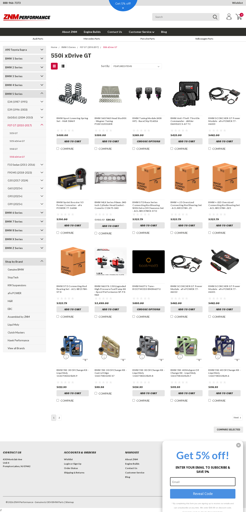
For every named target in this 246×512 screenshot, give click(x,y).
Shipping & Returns (74, 472)
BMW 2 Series (13, 67)
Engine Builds (92, 31)
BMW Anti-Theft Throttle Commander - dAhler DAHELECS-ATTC (185, 121)
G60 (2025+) (15, 188)
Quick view (72, 94)
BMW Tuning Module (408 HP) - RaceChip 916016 (146, 119)
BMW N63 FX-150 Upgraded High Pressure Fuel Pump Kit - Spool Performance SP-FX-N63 (110, 290)
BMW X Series (14, 239)
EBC (10, 308)
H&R (10, 301)
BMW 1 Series (13, 58)
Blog (164, 31)
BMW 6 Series (13, 212)
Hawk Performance (18, 340)
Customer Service (140, 31)
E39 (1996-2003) (17, 109)
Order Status (71, 468)
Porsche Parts (147, 38)
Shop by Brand (14, 261)
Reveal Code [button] (203, 493)
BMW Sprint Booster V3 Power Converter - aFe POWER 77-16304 (70, 205)
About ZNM (69, 31)
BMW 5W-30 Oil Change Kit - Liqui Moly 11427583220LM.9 (73, 373)
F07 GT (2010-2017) (20, 125)
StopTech (13, 277)
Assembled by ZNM (19, 316)
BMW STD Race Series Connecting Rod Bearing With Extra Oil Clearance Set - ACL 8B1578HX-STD (148, 206)
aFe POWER (14, 293)
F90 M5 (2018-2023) (20, 172)
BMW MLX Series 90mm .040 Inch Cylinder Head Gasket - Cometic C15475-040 (110, 205)
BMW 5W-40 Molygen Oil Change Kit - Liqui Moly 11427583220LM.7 (184, 373)
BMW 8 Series (13, 230)
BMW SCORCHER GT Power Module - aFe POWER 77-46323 (224, 121)
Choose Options (148, 141)
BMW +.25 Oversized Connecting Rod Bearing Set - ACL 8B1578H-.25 (186, 205)
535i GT (14, 133)
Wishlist (237, 2)
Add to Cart (72, 141)
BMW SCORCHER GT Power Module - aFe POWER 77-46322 (186, 289)
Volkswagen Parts (204, 38)
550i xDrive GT (17, 156)
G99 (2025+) (15, 204)
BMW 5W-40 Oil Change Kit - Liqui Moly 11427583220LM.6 (224, 373)
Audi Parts (38, 38)
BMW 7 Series (13, 221)
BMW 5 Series (13, 93)
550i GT (14, 148)
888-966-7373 (12, 2)
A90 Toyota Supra (16, 49)
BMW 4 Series (13, 85)
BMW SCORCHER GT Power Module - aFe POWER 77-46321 (224, 289)
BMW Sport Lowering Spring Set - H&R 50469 (72, 119)
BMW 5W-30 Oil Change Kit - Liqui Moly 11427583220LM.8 (148, 373)
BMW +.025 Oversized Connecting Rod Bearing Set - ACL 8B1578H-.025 (224, 205)
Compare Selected (228, 429)
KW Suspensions (17, 285)
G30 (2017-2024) (18, 180)
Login (67, 463)
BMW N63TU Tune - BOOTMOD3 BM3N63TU (146, 287)
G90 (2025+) (15, 196)
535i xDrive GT (17, 141)
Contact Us (114, 31)
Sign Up (77, 463)
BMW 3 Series (13, 76)
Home (54, 47)
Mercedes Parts (92, 38)
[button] (238, 445)
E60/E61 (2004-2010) (20, 117)
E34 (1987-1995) (17, 101)
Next (236, 417)
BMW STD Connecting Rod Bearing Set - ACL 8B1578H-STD (72, 289)
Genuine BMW (16, 269)
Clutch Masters (16, 332)
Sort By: (105, 66)
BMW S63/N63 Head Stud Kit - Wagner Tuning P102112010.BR (110, 121)
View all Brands (16, 348)
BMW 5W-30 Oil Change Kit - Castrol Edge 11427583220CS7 (111, 373)
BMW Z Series (14, 248)
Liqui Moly (13, 324)
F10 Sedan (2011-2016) (21, 164)
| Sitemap (69, 502)
